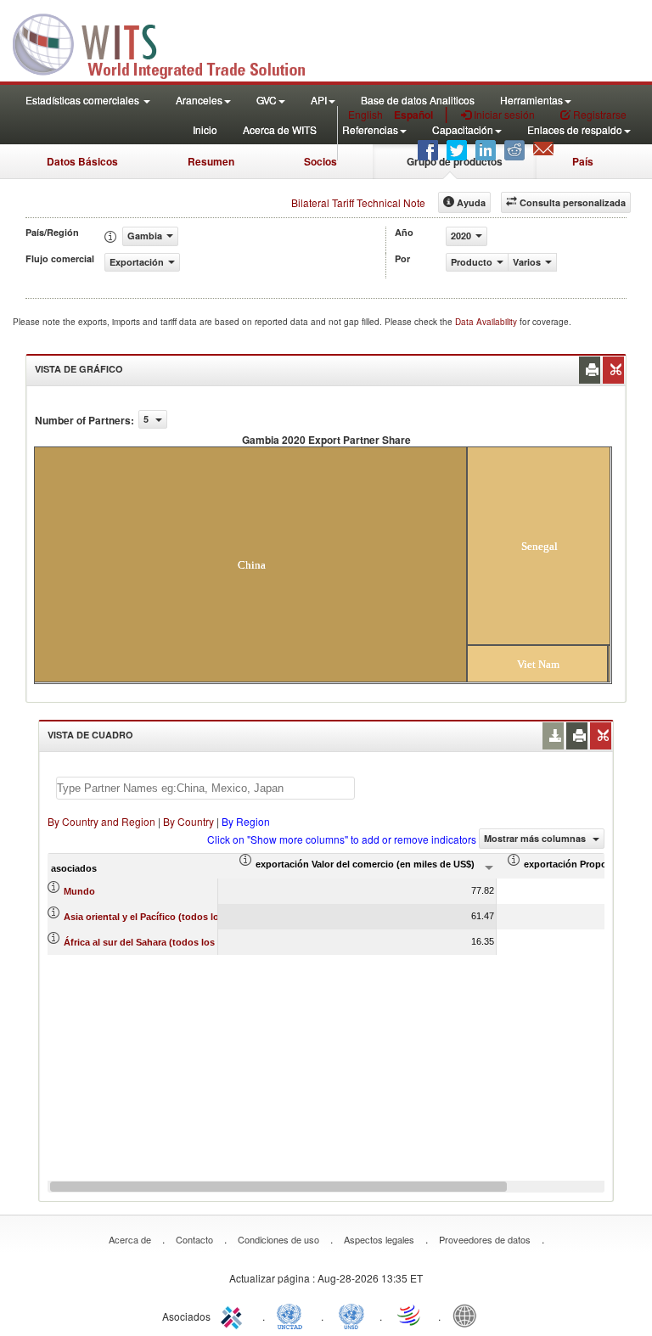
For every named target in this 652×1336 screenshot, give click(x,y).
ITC (234, 1315)
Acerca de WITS (280, 129)
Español (413, 114)
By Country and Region (101, 821)
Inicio (205, 129)
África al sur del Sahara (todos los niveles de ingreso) (183, 942)
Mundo (79, 891)
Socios (320, 161)
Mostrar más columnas (536, 838)
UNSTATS (351, 1315)
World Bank (469, 1315)
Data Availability (487, 322)
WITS (170, 42)
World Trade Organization (410, 1315)
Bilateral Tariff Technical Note (358, 202)
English (365, 114)
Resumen (211, 161)
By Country (188, 821)
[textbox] (205, 788)
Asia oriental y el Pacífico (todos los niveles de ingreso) (188, 917)
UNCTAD (293, 1315)
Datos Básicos (82, 161)
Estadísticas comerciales (83, 100)
